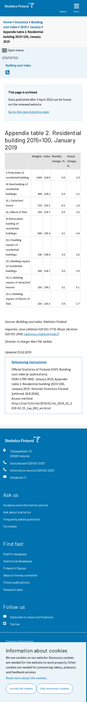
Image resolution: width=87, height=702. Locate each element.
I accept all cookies (21, 688)
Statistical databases (17, 561)
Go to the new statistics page (28, 112)
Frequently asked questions (21, 519)
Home (7, 22)
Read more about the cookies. (26, 678)
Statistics (21, 22)
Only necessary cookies (54, 688)
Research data (13, 589)
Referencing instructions (29, 362)
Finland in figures (14, 568)
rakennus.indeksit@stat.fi (41, 334)
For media (10, 526)
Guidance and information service (25, 505)
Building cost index (18, 65)
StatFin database (15, 554)
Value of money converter (20, 575)
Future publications (16, 582)
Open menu (16, 50)
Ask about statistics (17, 512)
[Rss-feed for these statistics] (7, 73)
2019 (23, 27)
